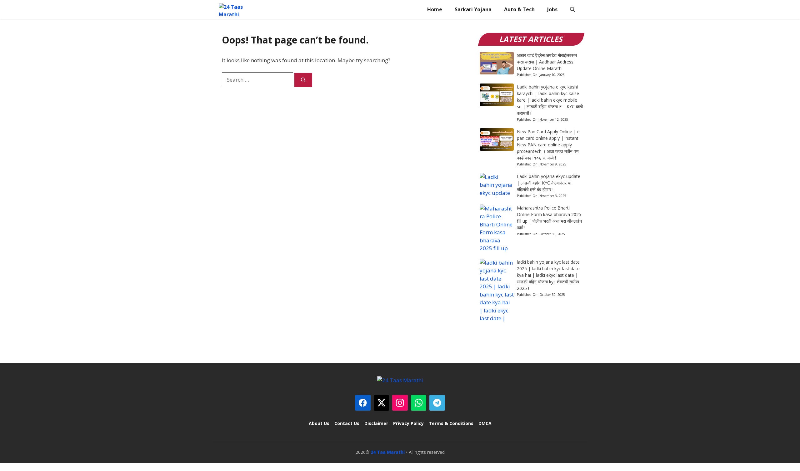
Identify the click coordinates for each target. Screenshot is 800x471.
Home (434, 9)
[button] (572, 9)
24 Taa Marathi (388, 452)
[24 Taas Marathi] (235, 9)
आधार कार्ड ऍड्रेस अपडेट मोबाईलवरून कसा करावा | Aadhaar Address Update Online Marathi (547, 61)
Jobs (552, 9)
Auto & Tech (519, 9)
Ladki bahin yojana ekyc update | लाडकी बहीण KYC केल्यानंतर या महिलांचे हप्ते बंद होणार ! (548, 182)
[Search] (303, 80)
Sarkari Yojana (473, 9)
